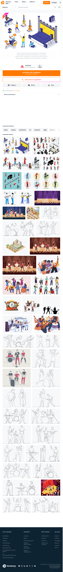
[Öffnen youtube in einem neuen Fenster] (35, 566)
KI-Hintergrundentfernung (9, 553)
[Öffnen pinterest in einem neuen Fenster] (27, 566)
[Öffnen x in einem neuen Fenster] (32, 566)
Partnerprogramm (29, 540)
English (55, 535)
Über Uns (44, 540)
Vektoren (8, 2)
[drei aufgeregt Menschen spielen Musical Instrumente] (17, 504)
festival (13, 129)
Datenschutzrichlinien (54, 567)
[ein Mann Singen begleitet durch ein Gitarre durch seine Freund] (46, 397)
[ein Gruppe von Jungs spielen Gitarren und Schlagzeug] (17, 433)
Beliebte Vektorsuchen (27, 542)
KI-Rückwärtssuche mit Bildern (9, 550)
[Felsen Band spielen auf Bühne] (14, 212)
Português (56, 540)
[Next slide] (56, 129)
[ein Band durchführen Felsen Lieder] (45, 415)
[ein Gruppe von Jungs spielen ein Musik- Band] (46, 504)
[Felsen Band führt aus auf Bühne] (45, 245)
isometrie (37, 129)
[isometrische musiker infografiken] (22, 162)
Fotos (16, 2)
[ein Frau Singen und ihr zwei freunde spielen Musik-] (21, 487)
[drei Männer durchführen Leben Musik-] (16, 415)
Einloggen (54, 2)
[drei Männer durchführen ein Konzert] (43, 452)
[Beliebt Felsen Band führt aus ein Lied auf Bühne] (47, 197)
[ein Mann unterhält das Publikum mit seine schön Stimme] (50, 212)
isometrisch (22, 129)
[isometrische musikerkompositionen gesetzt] (41, 180)
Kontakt (44, 537)
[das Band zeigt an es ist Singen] (48, 340)
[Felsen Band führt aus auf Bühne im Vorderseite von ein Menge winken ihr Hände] (19, 264)
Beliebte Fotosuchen (27, 546)
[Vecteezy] (2, 2)
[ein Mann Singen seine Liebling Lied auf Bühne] (14, 452)
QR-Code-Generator (8, 557)
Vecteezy (5, 537)
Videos (24, 2)
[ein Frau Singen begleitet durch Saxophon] (17, 397)
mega (45, 129)
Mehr (7, 3)
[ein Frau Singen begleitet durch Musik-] (46, 357)
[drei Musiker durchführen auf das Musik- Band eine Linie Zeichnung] (18, 340)
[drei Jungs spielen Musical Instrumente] (17, 469)
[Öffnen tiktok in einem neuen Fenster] (29, 566)
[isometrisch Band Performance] (50, 487)
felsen (6, 129)
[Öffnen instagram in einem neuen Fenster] (21, 566)
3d (30, 129)
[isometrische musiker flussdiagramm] (12, 180)
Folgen (40, 67)
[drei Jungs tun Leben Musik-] (46, 433)
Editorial (32, 2)
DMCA (25, 537)
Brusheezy (5, 535)
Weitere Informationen (9, 93)
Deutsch (55, 542)
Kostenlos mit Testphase (31, 73)
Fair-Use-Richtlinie (53, 568)
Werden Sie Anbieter (45, 542)
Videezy (5, 540)
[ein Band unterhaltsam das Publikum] (48, 227)
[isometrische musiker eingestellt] (51, 162)
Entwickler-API (6, 547)
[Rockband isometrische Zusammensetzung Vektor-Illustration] (31, 304)
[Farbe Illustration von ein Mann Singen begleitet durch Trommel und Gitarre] (17, 357)
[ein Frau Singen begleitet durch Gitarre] (46, 377)
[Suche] (55, 7)
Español (55, 537)
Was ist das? (17, 90)
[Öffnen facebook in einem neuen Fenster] (19, 566)
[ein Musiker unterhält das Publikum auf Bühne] (19, 227)
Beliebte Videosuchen (27, 550)
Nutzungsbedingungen (53, 566)
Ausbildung (6, 544)
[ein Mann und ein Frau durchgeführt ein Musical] (46, 469)
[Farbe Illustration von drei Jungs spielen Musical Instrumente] (17, 377)
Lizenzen (26, 535)
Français (55, 544)
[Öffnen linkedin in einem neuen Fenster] (24, 566)
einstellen (53, 129)
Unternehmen (6, 542)
